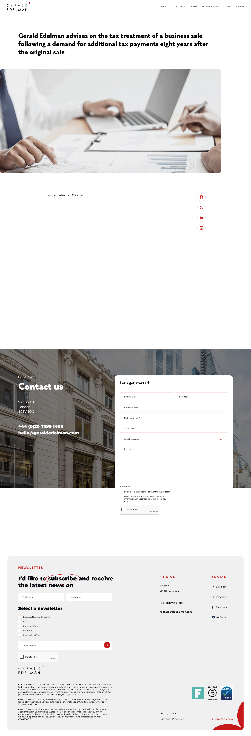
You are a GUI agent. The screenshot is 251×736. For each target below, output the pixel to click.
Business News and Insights (36, 617)
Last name (76, 597)
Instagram (222, 597)
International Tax (31, 635)
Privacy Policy (167, 713)
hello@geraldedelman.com (48, 432)
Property (27, 630)
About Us (164, 6)
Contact (240, 6)
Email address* (131, 407)
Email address (29, 645)
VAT (25, 621)
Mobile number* (132, 418)
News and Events (210, 6)
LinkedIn (221, 586)
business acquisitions (149, 216)
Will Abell (105, 301)
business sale (129, 207)
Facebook (221, 607)
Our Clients (179, 6)
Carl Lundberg (62, 301)
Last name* (184, 396)
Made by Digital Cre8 (222, 719)
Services (193, 6)
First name (28, 597)
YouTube (221, 617)
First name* (130, 396)
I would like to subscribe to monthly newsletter (147, 492)
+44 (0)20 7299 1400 (40, 426)
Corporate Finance (32, 626)
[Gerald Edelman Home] (19, 6)
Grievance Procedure (171, 719)
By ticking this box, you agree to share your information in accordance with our (145, 499)
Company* (129, 428)
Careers (228, 6)
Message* (128, 449)
